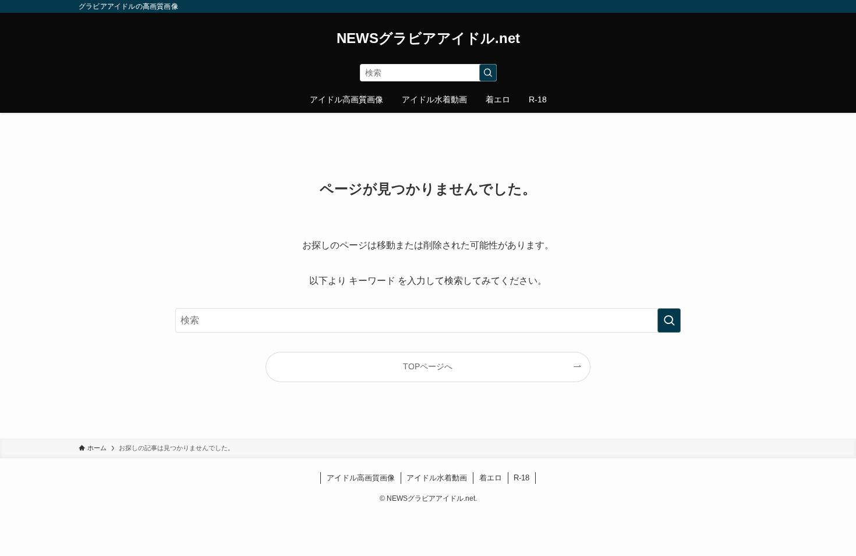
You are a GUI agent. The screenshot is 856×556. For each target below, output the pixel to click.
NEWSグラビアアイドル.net (428, 38)
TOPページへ (427, 366)
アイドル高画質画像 (361, 477)
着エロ (490, 477)
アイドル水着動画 (436, 477)
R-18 (521, 477)
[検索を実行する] (488, 72)
